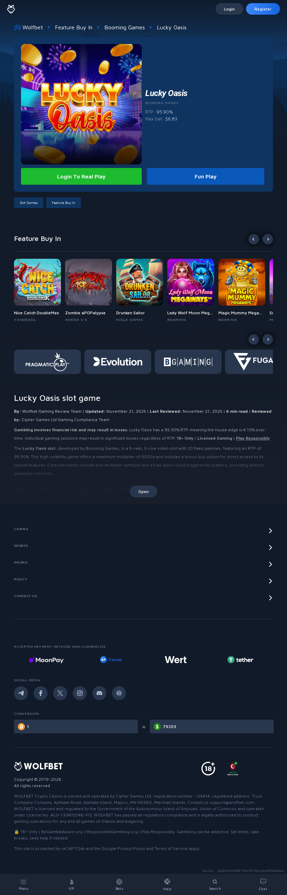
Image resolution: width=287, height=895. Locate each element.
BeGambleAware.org (62, 831)
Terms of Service (171, 848)
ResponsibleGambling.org (112, 831)
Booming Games (124, 27)
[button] (39, 290)
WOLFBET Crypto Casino (38, 796)
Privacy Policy (131, 848)
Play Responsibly (253, 438)
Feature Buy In (73, 27)
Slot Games (29, 202)
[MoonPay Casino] (46, 660)
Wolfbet (32, 27)
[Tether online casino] (240, 660)
